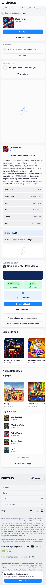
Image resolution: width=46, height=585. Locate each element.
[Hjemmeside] (11, 3)
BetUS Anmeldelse (23, 310)
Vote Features (23, 74)
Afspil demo (5, 8)
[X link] (36, 510)
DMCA (8, 551)
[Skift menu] (3, 3)
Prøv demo (23, 32)
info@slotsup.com (7, 542)
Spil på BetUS (24, 304)
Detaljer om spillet (19, 8)
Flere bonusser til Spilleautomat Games (23, 324)
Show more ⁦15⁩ (23, 457)
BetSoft (13, 150)
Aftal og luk (23, 581)
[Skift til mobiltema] (42, 2)
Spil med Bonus (24, 37)
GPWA (37, 547)
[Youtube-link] (31, 510)
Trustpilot (27, 557)
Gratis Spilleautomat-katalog (23, 156)
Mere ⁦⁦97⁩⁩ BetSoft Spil (23, 464)
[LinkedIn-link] (42, 510)
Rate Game (23, 56)
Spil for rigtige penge (34, 8)
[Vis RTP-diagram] (12, 189)
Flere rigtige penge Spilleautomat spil (23, 318)
